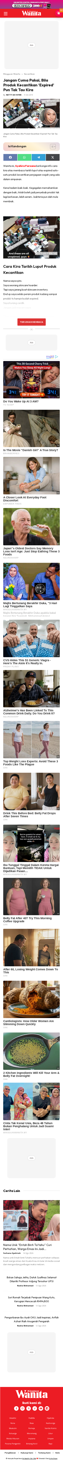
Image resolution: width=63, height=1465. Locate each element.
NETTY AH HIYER (13, 95)
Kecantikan (29, 74)
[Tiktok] (34, 1408)
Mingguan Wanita (11, 74)
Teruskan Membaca (31, 322)
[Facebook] (16, 1408)
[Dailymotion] (47, 1408)
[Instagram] (22, 1408)
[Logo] (31, 13)
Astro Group (53, 1458)
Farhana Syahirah (12, 1253)
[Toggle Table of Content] (51, 146)
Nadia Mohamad (25, 1285)
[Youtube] (41, 1408)
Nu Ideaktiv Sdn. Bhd (29, 1458)
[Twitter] (28, 1408)
